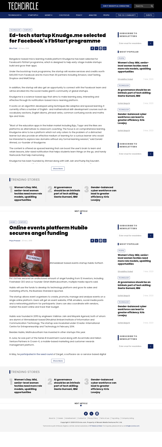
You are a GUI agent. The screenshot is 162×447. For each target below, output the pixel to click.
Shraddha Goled (125, 79)
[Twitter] (96, 48)
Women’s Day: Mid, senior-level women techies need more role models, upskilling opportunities (134, 67)
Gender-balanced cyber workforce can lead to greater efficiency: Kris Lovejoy (132, 119)
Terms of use (104, 418)
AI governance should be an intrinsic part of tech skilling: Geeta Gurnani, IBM (134, 92)
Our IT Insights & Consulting (116, 6)
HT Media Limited (96, 426)
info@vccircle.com (132, 426)
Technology (14, 15)
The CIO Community (127, 15)
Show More (58, 168)
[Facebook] (92, 48)
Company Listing (127, 418)
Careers (60, 418)
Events (149, 15)
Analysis (93, 15)
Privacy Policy (93, 418)
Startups (32, 15)
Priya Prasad (14, 240)
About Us (52, 418)
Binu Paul (13, 48)
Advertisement (70, 418)
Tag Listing (115, 418)
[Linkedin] (100, 48)
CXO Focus (64, 15)
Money (48, 15)
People (106, 15)
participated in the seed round (36, 354)
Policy (79, 15)
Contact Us (82, 418)
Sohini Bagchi (124, 103)
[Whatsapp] (104, 48)
